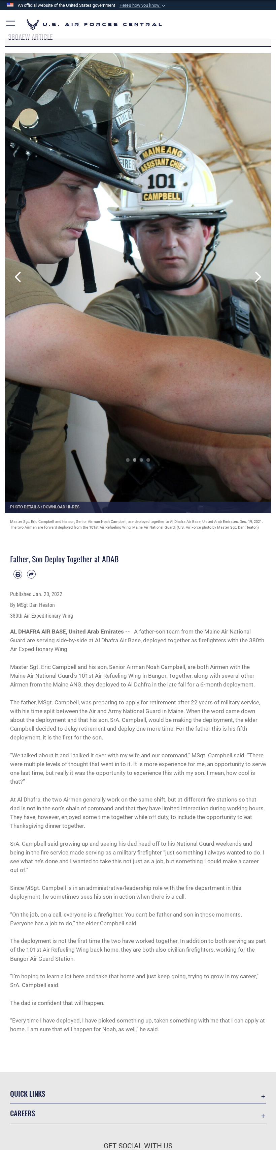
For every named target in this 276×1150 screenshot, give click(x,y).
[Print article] (17, 574)
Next (257, 277)
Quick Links (27, 1093)
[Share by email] (31, 574)
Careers (22, 1113)
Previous (18, 277)
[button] (143, 5)
